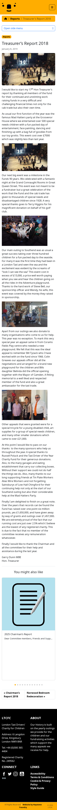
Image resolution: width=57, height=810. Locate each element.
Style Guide (37, 788)
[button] (15, 684)
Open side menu (13, 28)
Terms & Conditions (42, 777)
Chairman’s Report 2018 (12, 694)
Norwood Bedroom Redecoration (38, 694)
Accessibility (37, 773)
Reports (15, 18)
